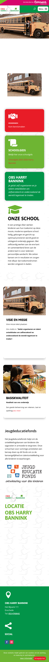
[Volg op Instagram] (11, 642)
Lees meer (16, 411)
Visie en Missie (16, 320)
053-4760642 (14, 613)
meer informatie (26, 658)
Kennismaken (13, 123)
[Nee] (46, 656)
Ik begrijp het (40, 658)
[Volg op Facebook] (7, 642)
